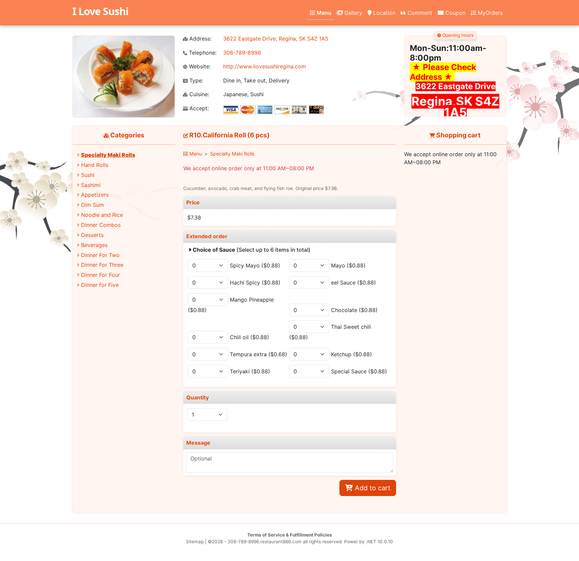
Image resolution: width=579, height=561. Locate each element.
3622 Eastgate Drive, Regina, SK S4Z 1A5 (275, 38)
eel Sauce (353, 282)
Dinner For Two (100, 255)
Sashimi (91, 185)
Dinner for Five (100, 285)
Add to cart (371, 488)
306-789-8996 (242, 52)
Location (383, 12)
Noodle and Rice (102, 214)
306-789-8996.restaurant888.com (265, 541)
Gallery (352, 12)
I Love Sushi (100, 11)
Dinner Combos (101, 225)
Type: (195, 80)
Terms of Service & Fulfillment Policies (289, 535)
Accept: (198, 108)
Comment (419, 12)
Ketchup (351, 354)
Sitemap (195, 541)
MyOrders (489, 12)
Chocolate (354, 310)
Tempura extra (258, 354)
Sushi (87, 175)
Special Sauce (359, 371)
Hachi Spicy (255, 282)
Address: (199, 39)
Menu (323, 12)
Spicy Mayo (255, 265)
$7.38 (194, 217)
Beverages (94, 245)
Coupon (454, 12)
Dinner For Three (102, 264)
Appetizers (95, 194)
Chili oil (249, 337)
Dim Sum (92, 204)
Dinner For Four (100, 274)
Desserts (92, 235)
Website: (198, 66)
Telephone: (201, 53)
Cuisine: (198, 94)
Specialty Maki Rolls (108, 154)
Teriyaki (250, 371)
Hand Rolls (94, 165)
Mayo (348, 265)
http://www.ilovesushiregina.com (264, 66)
